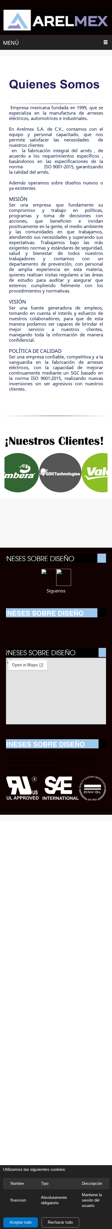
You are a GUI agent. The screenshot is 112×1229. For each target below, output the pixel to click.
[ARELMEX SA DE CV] (56, 20)
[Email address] (56, 626)
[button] (53, 472)
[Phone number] (44, 626)
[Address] (68, 626)
